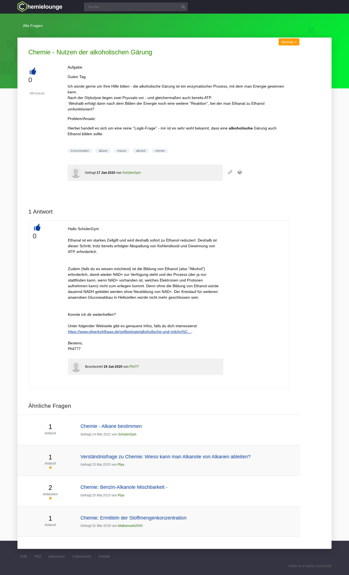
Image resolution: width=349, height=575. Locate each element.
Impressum (57, 556)
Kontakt (104, 556)
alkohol (140, 150)
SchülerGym (131, 173)
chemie (160, 150)
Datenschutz (82, 556)
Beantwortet (94, 367)
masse (121, 150)
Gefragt (90, 173)
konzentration (80, 150)
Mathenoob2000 (130, 526)
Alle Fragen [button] (33, 25)
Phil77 (134, 367)
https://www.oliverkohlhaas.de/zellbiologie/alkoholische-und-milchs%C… (129, 331)
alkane (103, 150)
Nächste (289, 42)
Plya (121, 464)
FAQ (38, 556)
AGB (23, 556)
